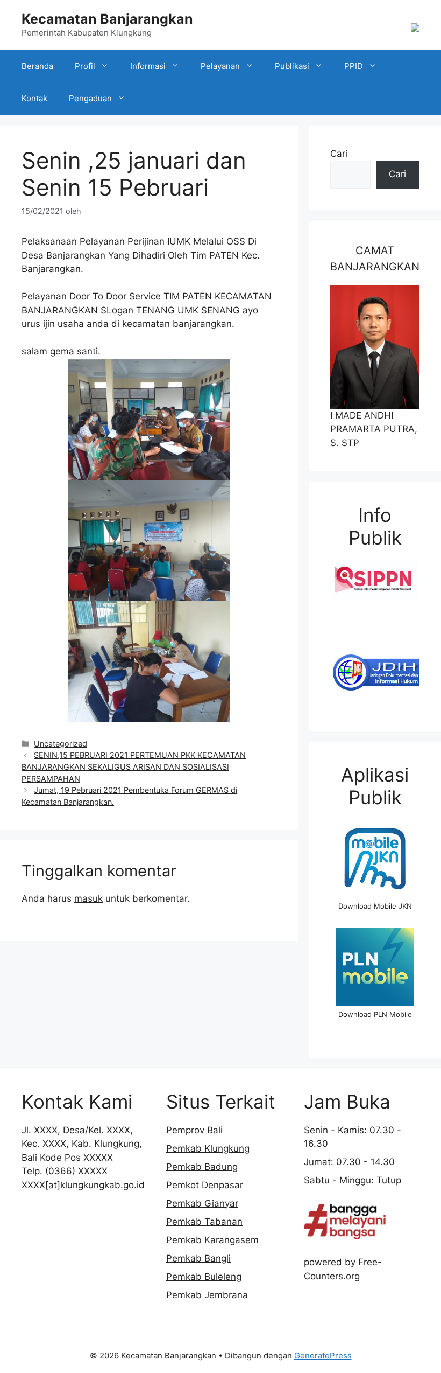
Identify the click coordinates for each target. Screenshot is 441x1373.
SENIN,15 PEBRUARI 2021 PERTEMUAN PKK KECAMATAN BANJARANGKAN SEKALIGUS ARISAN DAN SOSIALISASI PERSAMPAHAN (134, 766)
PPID (353, 66)
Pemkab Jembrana (207, 1295)
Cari (338, 153)
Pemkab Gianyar (202, 1203)
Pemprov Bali (194, 1130)
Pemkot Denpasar (204, 1185)
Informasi (148, 66)
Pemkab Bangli (198, 1258)
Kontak (34, 98)
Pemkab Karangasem (212, 1240)
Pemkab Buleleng (203, 1276)
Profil (85, 66)
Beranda (37, 66)
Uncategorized (60, 743)
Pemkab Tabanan (204, 1221)
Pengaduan (90, 98)
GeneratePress (323, 1355)
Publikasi (292, 66)
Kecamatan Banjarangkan (107, 19)
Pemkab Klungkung (208, 1148)
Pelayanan (220, 66)
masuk (88, 898)
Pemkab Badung (202, 1166)
